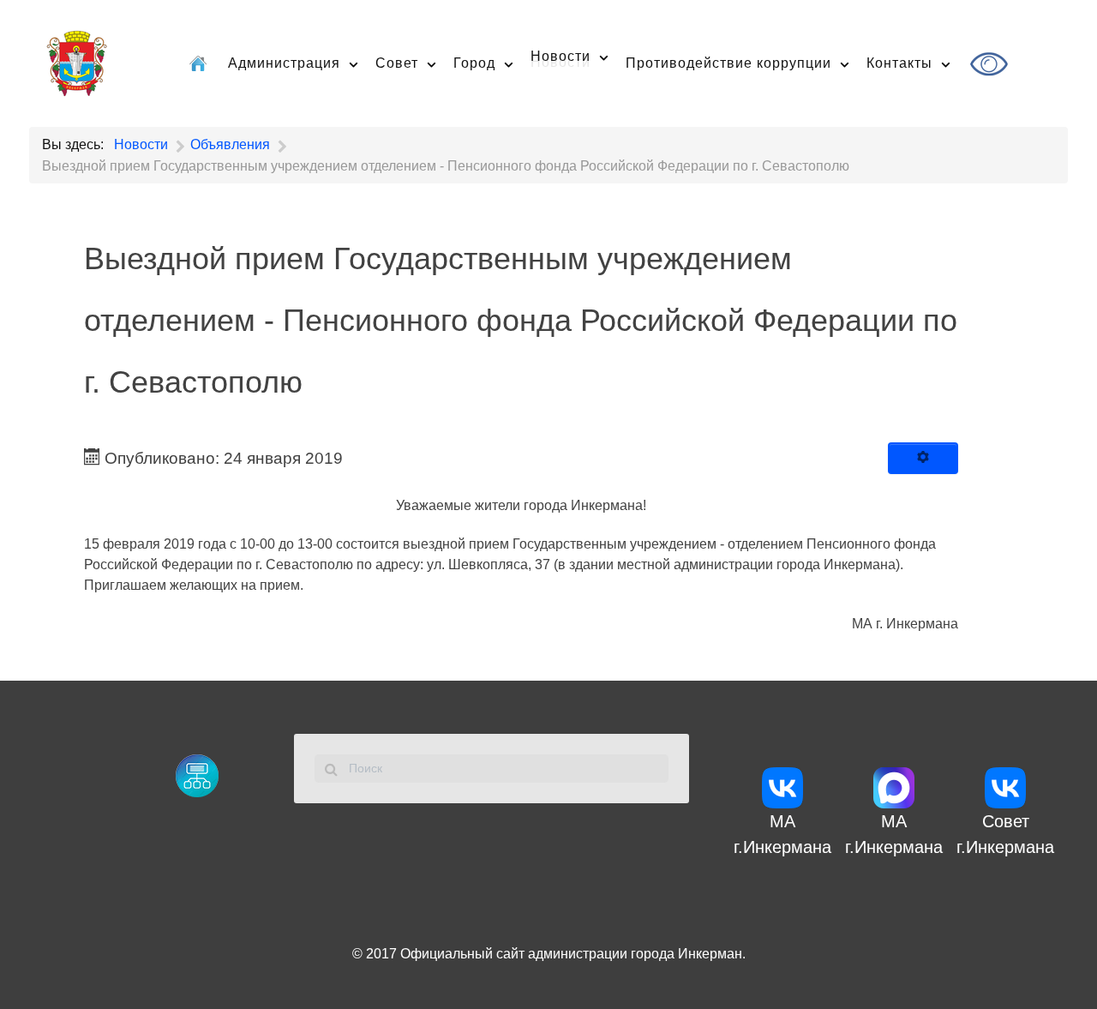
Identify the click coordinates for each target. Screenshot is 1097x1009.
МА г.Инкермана (782, 834)
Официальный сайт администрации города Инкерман (571, 953)
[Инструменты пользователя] (923, 458)
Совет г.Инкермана (1005, 834)
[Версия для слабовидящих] (991, 64)
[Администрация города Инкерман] (76, 61)
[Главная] (200, 62)
